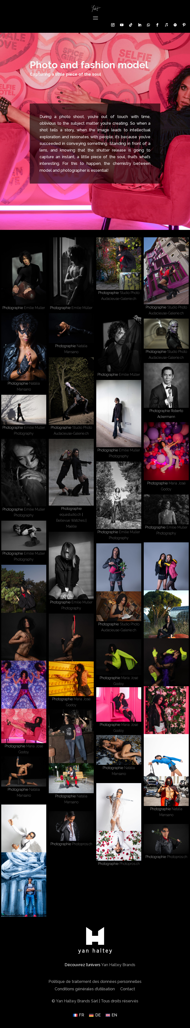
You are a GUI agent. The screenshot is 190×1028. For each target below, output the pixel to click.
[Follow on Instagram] (112, 24)
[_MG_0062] (166, 509)
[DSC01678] (23, 690)
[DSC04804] (23, 642)
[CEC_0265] (166, 839)
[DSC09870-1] (166, 576)
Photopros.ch (82, 844)
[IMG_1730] (166, 451)
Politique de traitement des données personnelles (95, 982)
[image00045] (71, 472)
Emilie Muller (34, 308)
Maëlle (71, 526)
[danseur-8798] (118, 750)
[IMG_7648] (23, 410)
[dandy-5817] (71, 778)
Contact (127, 989)
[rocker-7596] (23, 346)
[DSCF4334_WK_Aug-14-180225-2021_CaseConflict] (118, 495)
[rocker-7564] (71, 328)
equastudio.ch (70, 514)
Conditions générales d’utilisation (85, 989)
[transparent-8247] (118, 816)
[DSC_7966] (166, 767)
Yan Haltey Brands (118, 964)
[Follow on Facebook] (157, 24)
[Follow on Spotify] (175, 24)
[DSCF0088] (23, 271)
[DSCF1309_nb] (71, 565)
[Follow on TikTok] (130, 24)
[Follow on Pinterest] (184, 24)
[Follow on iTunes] (166, 24)
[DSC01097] (71, 742)
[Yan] (166, 385)
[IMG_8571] (118, 413)
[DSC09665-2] (118, 577)
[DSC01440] (71, 678)
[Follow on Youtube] (121, 24)
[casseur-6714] (166, 791)
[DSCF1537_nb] (23, 535)
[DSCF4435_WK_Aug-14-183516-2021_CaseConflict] (23, 472)
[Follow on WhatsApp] (148, 24)
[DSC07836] (166, 270)
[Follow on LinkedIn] (139, 24)
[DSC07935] (118, 606)
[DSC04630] (166, 669)
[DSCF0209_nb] (118, 338)
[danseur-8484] (23, 771)
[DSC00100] (71, 390)
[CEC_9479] (118, 846)
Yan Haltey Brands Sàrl (77, 1001)
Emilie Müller (82, 308)
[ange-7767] (23, 838)
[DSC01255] (118, 704)
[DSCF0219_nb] (71, 271)
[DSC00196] (166, 334)
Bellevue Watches (70, 520)
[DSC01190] (23, 726)
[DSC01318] (166, 715)
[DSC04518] (118, 657)
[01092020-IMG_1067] (23, 886)
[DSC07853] (118, 263)
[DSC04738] (71, 643)
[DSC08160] (23, 598)
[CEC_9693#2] (71, 826)
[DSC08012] (166, 623)
